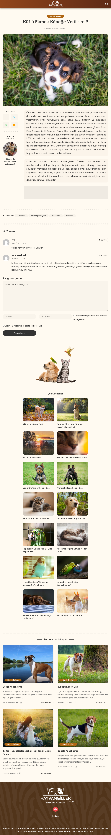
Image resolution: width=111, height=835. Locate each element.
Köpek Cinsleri (68, 680)
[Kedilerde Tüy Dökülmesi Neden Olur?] (72, 534)
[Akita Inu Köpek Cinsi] (38, 409)
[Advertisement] (66, 192)
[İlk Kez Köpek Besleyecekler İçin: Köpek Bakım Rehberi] (28, 728)
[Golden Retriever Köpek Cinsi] (72, 504)
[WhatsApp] (6, 125)
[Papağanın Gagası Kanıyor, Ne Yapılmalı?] (38, 534)
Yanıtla (104, 240)
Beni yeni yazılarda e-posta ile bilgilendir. (23, 326)
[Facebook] (6, 117)
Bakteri (22, 216)
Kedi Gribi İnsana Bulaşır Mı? (36, 518)
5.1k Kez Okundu (65, 703)
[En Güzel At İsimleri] (38, 443)
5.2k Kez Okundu (11, 703)
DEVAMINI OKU (46, 703)
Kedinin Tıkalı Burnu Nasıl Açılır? (72, 457)
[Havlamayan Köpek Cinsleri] (72, 601)
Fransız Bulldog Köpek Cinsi (70, 488)
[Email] (14, 125)
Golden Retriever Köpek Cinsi (71, 518)
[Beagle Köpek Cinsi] (83, 728)
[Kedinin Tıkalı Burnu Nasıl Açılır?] (72, 443)
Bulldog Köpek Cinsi (68, 686)
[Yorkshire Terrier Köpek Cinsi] (38, 473)
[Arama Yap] (106, 4)
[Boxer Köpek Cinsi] (28, 664)
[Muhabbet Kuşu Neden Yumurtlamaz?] (72, 567)
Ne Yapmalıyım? (39, 216)
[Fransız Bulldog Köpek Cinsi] (72, 473)
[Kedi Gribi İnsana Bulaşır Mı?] (38, 504)
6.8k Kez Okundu (51, 28)
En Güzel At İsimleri (32, 457)
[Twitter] (14, 117)
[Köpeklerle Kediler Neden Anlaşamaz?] (10, 149)
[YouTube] (55, 809)
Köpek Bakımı (55, 16)
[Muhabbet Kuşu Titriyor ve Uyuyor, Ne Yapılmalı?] (38, 567)
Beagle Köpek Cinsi (68, 751)
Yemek (70, 216)
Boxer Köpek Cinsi (12, 686)
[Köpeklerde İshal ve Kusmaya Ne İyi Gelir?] (38, 601)
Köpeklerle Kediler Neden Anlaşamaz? (10, 161)
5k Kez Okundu (10, 773)
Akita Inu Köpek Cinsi (33, 424)
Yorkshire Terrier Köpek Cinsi (36, 488)
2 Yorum (65, 28)
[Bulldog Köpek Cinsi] (83, 664)
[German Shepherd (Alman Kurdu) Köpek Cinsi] (72, 409)
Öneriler (56, 216)
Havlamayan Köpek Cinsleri (70, 615)
